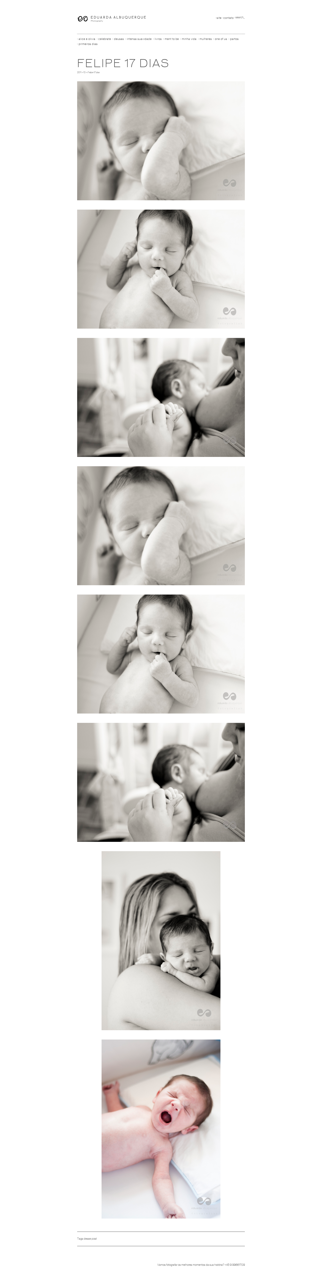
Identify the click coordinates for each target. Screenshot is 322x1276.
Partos (234, 38)
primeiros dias (88, 44)
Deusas (119, 38)
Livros (158, 38)
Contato (228, 17)
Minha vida (189, 38)
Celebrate (104, 38)
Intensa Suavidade (139, 38)
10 (84, 72)
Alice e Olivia (87, 38)
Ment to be (172, 38)
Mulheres (206, 38)
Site (219, 17)
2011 (79, 72)
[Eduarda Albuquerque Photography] (111, 19)
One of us (221, 38)
